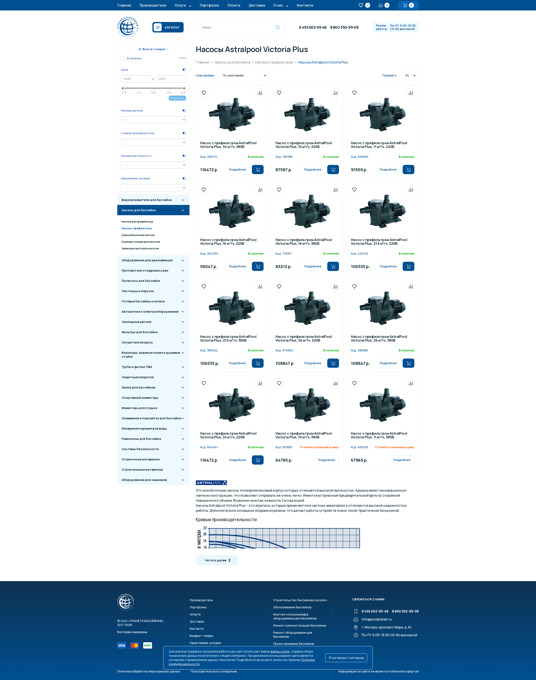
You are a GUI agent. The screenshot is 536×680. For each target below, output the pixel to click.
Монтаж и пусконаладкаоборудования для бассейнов (295, 616)
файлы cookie (280, 651)
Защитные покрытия (138, 377)
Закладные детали (136, 322)
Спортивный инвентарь (140, 398)
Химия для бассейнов (138, 387)
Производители (152, 5)
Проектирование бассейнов (293, 644)
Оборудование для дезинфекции (147, 260)
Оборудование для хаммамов (144, 480)
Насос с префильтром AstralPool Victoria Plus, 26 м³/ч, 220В (304, 339)
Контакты (305, 5)
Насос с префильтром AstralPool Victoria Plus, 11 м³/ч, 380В (379, 435)
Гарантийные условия (205, 643)
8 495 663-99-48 (312, 27)
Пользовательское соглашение (214, 671)
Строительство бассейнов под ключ (300, 600)
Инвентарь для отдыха (139, 408)
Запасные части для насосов (140, 248)
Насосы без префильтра (137, 221)
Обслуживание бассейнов (292, 607)
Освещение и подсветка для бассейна (151, 418)
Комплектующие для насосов (140, 242)
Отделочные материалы (141, 459)
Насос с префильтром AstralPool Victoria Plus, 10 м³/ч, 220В (304, 145)
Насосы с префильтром (136, 228)
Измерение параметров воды (144, 428)
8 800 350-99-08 (344, 27)
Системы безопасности (140, 449)
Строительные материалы (142, 469)
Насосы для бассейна (139, 210)
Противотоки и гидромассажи (145, 270)
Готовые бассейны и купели (143, 301)
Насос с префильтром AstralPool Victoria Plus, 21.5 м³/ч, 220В (379, 242)
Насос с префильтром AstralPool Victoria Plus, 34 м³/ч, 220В (228, 435)
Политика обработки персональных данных (148, 671)
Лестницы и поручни (138, 291)
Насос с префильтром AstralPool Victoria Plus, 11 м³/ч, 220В (379, 145)
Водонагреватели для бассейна (147, 200)
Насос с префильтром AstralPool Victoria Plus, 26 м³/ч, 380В (379, 339)
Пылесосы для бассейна (141, 281)
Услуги (180, 5)
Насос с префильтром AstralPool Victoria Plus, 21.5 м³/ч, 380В (228, 339)
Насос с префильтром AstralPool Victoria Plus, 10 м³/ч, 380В (304, 435)
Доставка (257, 5)
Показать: (390, 75)
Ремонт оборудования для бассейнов (292, 635)
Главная (124, 5)
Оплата (233, 5)
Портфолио (209, 5)
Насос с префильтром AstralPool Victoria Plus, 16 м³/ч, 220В (228, 242)
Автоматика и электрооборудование (150, 311)
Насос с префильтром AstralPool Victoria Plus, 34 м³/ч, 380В (228, 145)
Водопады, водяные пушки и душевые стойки (151, 355)
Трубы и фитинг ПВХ (137, 367)
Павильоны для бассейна (141, 439)
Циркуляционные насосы (138, 235)
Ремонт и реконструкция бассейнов (299, 625)
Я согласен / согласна (346, 657)
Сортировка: (205, 75)
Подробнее (237, 169)
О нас (278, 5)
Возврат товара (201, 636)
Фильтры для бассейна (140, 332)
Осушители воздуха (137, 342)
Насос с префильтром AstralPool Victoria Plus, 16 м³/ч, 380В (304, 242)
